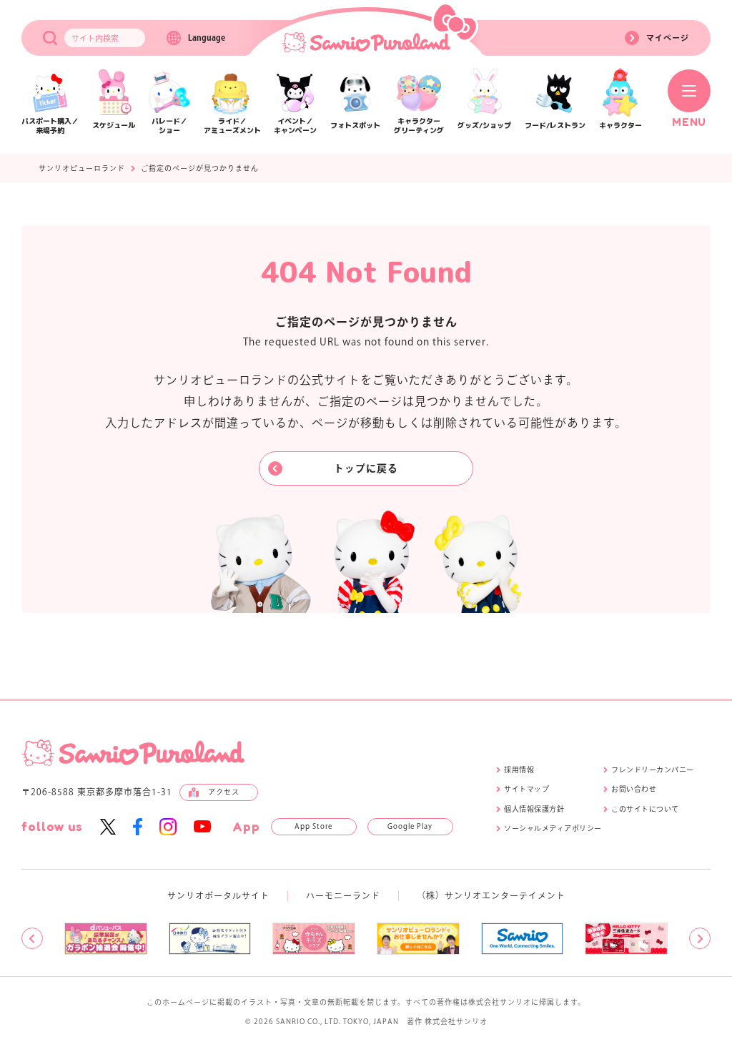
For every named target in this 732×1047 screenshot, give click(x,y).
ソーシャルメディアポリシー (553, 828)
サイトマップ (526, 788)
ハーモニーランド (343, 895)
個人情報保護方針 (534, 808)
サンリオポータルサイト (218, 895)
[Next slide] (700, 938)
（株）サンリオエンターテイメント (491, 895)
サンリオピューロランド (82, 168)
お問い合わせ (633, 788)
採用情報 (519, 769)
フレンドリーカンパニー (652, 769)
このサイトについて (645, 808)
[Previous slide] (32, 938)
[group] (105, 939)
